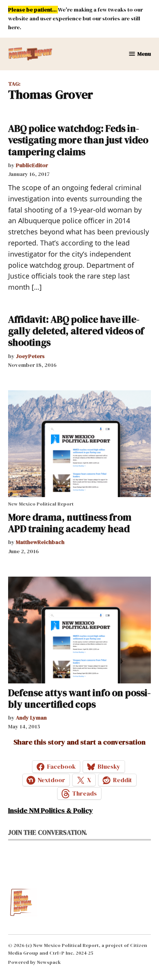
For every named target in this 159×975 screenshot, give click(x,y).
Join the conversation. (47, 832)
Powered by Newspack (34, 962)
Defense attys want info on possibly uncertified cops (79, 698)
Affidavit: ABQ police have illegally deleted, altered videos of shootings (76, 331)
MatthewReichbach (40, 542)
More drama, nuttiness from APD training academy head (69, 523)
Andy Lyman (31, 717)
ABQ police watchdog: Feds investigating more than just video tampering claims (78, 140)
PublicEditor (32, 165)
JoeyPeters (30, 356)
